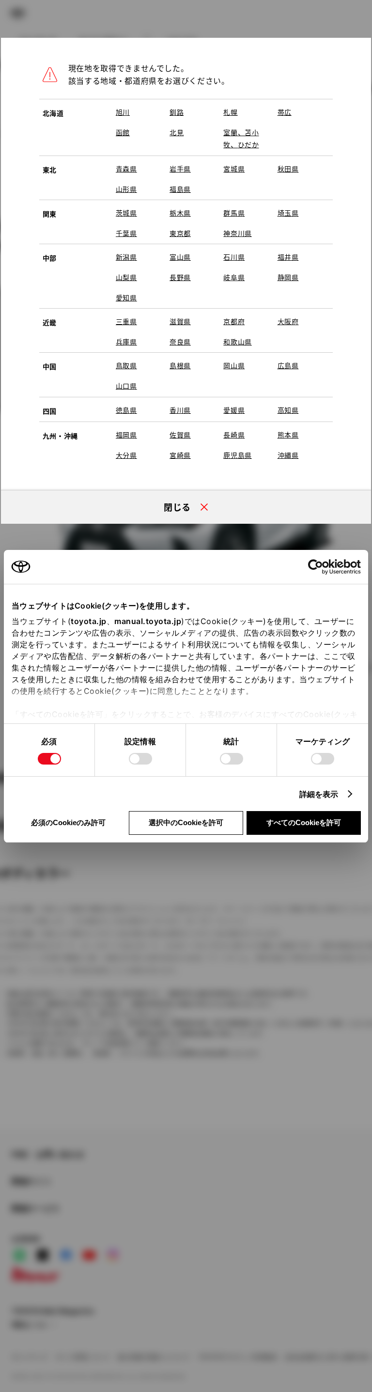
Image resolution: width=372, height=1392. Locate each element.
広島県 (288, 365)
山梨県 (126, 277)
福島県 (180, 189)
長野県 (180, 277)
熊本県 (288, 434)
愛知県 (126, 297)
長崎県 (234, 434)
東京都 (180, 233)
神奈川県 (237, 233)
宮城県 (234, 168)
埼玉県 (288, 213)
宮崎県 (180, 455)
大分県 (126, 455)
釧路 (177, 112)
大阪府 (288, 321)
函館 (123, 132)
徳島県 (126, 410)
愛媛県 (234, 410)
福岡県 (126, 434)
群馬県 (234, 213)
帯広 (285, 112)
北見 (177, 132)
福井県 (288, 257)
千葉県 (126, 233)
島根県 (180, 365)
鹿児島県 (237, 455)
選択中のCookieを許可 (186, 822)
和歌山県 (237, 341)
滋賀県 (180, 321)
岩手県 (180, 168)
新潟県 (126, 257)
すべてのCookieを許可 (303, 822)
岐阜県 (234, 277)
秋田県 (288, 168)
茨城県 (126, 213)
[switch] (140, 759)
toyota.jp (89, 621)
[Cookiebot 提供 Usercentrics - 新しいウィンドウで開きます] (318, 567)
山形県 (126, 189)
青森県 (126, 168)
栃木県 (180, 213)
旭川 (123, 112)
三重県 (126, 321)
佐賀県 (180, 434)
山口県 (126, 386)
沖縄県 (288, 455)
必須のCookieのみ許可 (68, 822)
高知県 (288, 410)
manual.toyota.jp (147, 621)
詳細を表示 (319, 794)
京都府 (234, 321)
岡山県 (234, 365)
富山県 (180, 257)
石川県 (234, 257)
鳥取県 (126, 365)
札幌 (230, 112)
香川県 (180, 410)
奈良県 (180, 341)
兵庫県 (126, 341)
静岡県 (288, 277)
